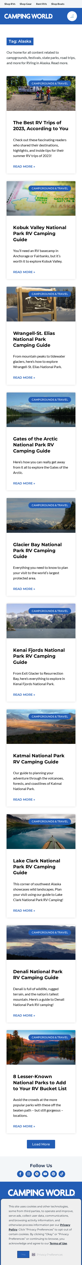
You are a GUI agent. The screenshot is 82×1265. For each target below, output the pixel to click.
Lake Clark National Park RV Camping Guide (36, 867)
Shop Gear (26, 3)
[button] (47, 1254)
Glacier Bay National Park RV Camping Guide (37, 550)
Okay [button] (23, 1254)
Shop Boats (57, 3)
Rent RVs (41, 3)
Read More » (24, 166)
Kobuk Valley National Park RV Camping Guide (39, 233)
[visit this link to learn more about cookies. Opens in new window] (69, 1243)
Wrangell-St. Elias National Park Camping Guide (34, 339)
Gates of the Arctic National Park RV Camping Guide (35, 445)
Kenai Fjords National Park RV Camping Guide (39, 656)
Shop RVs (9, 3)
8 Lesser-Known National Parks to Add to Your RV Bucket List (40, 1082)
